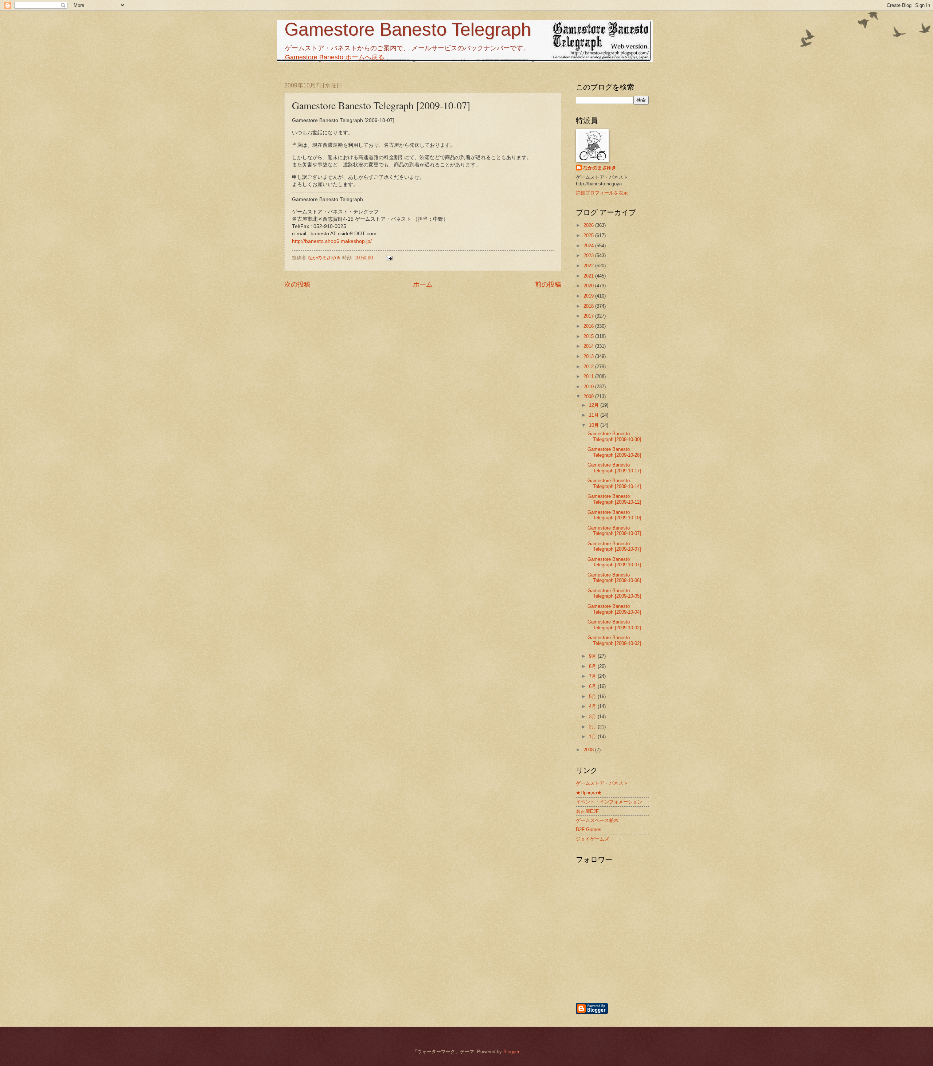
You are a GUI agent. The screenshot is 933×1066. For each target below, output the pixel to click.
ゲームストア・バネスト (602, 783)
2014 (589, 346)
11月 (594, 415)
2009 (589, 396)
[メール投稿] (389, 257)
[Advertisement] (650, 963)
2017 (589, 316)
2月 (593, 726)
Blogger (511, 1051)
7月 (593, 676)
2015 (589, 336)
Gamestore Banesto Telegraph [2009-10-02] (614, 624)
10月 (594, 425)
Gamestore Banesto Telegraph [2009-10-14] (614, 483)
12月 (594, 405)
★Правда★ (589, 792)
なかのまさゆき (599, 167)
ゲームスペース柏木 (597, 820)
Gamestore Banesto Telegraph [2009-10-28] (614, 452)
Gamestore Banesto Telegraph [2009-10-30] (614, 436)
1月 (593, 736)
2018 (589, 306)
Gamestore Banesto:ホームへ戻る (334, 57)
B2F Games (588, 829)
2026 (589, 225)
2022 (589, 265)
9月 (593, 656)
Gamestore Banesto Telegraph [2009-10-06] (614, 577)
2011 (589, 376)
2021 (589, 276)
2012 (589, 366)
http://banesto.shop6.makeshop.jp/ (332, 241)
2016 (589, 326)
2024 (589, 245)
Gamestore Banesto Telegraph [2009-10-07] (614, 530)
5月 (593, 696)
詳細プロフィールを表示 (602, 193)
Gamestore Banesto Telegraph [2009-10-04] (614, 608)
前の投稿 (548, 284)
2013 (589, 356)
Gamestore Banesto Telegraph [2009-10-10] (614, 515)
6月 (593, 686)
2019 (589, 296)
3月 (593, 716)
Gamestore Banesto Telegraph (407, 29)
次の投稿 (297, 284)
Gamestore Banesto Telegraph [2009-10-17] (614, 467)
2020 (589, 285)
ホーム (423, 284)
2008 (589, 749)
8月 (593, 666)
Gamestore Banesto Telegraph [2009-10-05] (614, 593)
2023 (589, 255)
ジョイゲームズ (592, 839)
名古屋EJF (587, 811)
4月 (593, 706)
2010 (589, 386)
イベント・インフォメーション (609, 802)
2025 (589, 235)
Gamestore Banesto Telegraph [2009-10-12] (614, 498)
